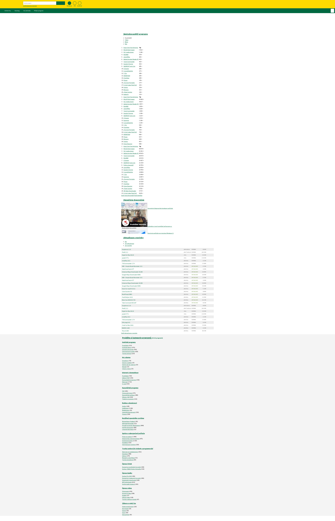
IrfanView (126, 78)
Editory (124, 456)
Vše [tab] (126, 242)
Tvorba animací (126, 353)
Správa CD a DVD (127, 476)
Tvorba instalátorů (127, 460)
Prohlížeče (125, 345)
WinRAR (126, 54)
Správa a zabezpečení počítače (133, 433)
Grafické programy (129, 342)
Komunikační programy (129, 380)
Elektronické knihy (127, 506)
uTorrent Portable (129, 83)
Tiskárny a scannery (128, 399)
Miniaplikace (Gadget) (128, 421)
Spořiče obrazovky (127, 427)
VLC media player (129, 52)
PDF (123, 391)
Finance (124, 414)
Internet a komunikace (130, 373)
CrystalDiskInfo (128, 71)
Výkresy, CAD (126, 397)
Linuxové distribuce (128, 429)
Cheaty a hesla (126, 369)
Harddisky (125, 442)
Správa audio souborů (128, 484)
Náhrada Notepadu (127, 423)
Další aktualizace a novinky (129, 333)
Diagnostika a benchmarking (130, 439)
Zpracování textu (127, 393)
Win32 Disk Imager (129, 50)
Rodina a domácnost (129, 403)
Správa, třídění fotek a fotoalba (131, 469)
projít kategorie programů (30, 6)
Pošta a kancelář (128, 165)
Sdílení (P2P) (126, 378)
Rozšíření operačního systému (133, 418)
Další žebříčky (138, 195)
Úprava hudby (127, 473)
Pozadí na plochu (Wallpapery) (131, 425)
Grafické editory (127, 347)
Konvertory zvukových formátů (131, 478)
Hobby (124, 406)
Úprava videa (127, 488)
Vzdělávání (125, 408)
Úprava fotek (127, 464)
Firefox (126, 87)
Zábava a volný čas (129, 503)
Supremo (126, 120)
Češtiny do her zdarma (128, 365)
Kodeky (124, 495)
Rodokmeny (125, 410)
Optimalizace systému (129, 444)
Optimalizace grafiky (128, 351)
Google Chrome (128, 64)
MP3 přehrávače (127, 482)
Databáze (125, 454)
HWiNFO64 (127, 76)
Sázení (124, 510)
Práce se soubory (127, 437)
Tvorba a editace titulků (129, 499)
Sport (124, 512)
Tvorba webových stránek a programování (137, 449)
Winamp (126, 90)
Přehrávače (125, 491)
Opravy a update (127, 363)
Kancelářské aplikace (128, 395)
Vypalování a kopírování (129, 480)
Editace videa (126, 497)
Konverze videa (126, 493)
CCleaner (126, 69)
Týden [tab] (126, 40)
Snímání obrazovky (127, 349)
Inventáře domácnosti (128, 412)
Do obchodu (27, 11)
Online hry (8, 11)
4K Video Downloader (130, 191)
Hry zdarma (126, 357)
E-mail (124, 384)
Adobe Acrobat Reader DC (131, 59)
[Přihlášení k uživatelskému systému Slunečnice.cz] (332, 11)
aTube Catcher (128, 92)
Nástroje (124, 382)
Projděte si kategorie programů (137, 337)
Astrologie (125, 508)
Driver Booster (128, 144)
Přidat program (38, 11)
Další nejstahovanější (127, 195)
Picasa (125, 80)
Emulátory (125, 361)
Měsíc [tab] (126, 42)
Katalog (17, 11)
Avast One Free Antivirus (131, 47)
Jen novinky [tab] (128, 245)
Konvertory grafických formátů (131, 467)
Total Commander (129, 62)
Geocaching (125, 514)
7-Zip (125, 73)
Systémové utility (127, 441)
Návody (124, 367)
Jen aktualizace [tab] (129, 243)
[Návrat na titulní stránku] (11, 4)
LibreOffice (127, 57)
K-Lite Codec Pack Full (130, 85)
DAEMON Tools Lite (129, 66)
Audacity (126, 94)
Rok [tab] (126, 44)
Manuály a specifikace (128, 458)
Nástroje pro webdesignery (130, 452)
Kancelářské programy (130, 388)
